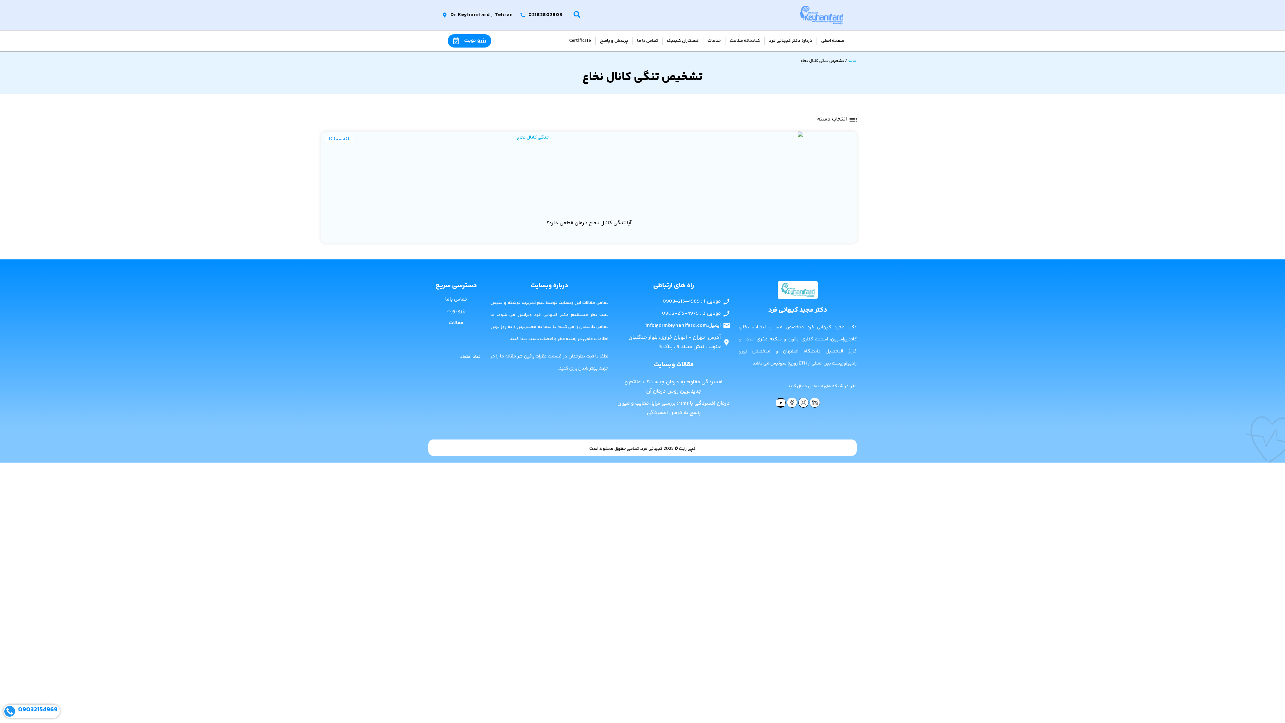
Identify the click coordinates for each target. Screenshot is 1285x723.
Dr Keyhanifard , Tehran (482, 15)
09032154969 (38, 710)
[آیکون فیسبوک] (792, 403)
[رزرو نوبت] (456, 40)
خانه (852, 61)
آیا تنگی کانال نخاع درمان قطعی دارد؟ (588, 223)
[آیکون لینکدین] (815, 403)
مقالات (456, 323)
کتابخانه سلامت (745, 41)
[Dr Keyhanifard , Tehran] (445, 15)
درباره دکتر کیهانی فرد (790, 41)
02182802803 (545, 15)
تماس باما (456, 299)
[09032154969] (9, 711)
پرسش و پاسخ (614, 41)
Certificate (580, 41)
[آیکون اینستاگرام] (803, 403)
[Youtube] (781, 403)
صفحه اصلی (832, 41)
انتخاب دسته (832, 119)
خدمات (714, 41)
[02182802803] (523, 15)
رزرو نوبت (475, 40)
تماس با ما (647, 41)
